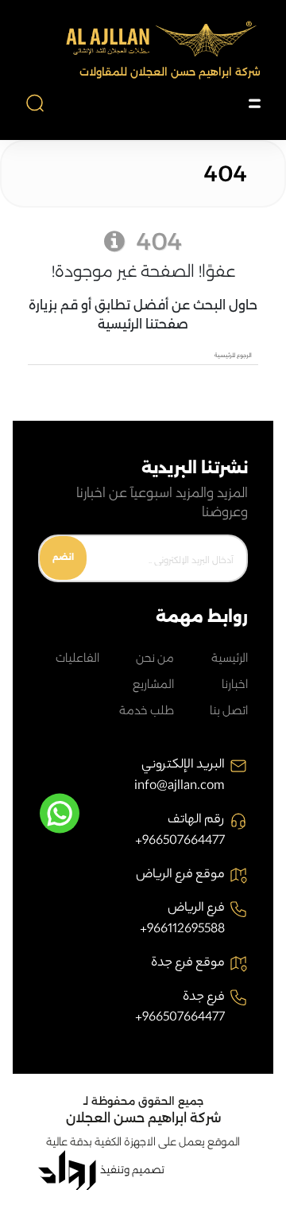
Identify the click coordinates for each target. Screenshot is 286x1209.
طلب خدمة (146, 710)
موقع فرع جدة (188, 964)
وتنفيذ (114, 1170)
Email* (178, 560)
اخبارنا (235, 684)
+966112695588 (182, 930)
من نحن (155, 658)
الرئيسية (229, 658)
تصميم (148, 1170)
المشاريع (153, 684)
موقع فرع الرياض (180, 875)
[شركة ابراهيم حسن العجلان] (159, 39)
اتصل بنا (229, 710)
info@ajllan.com (179, 787)
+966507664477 (180, 842)
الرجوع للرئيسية (233, 356)
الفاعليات (77, 658)
